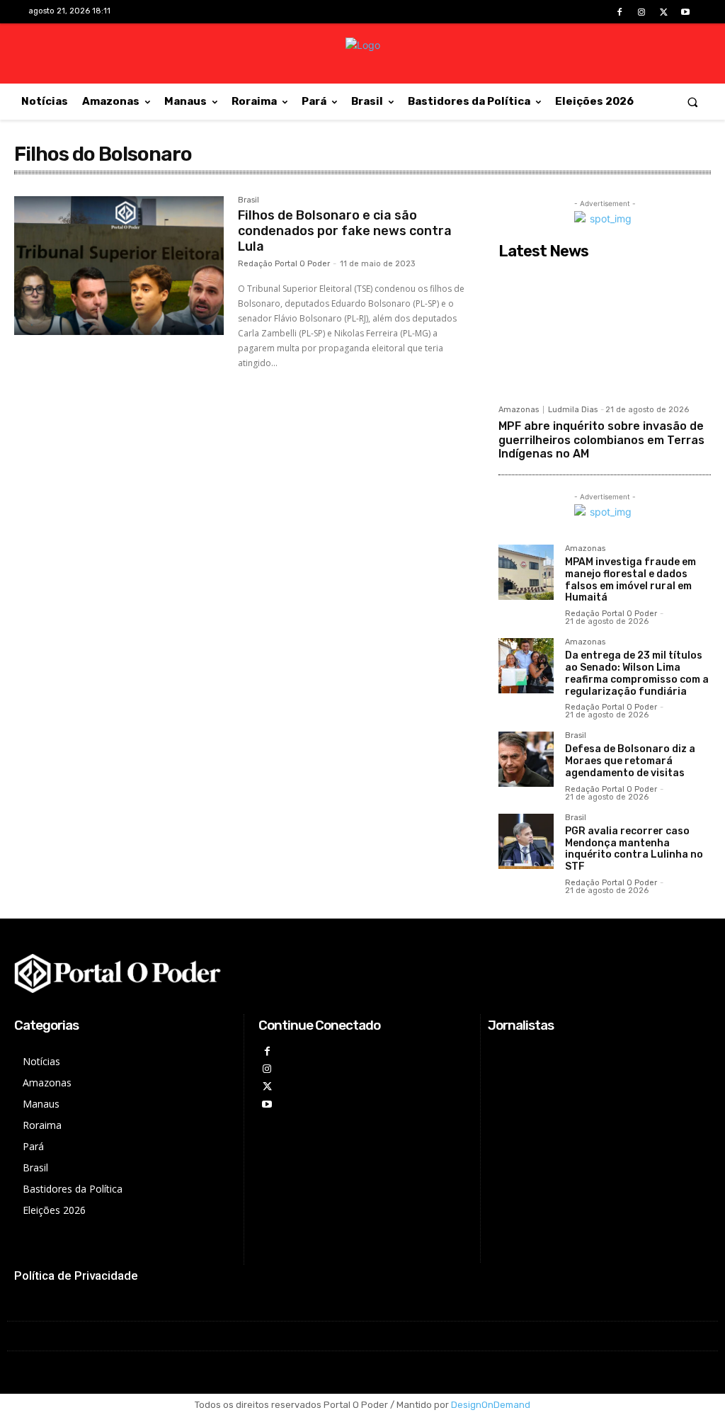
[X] (664, 12)
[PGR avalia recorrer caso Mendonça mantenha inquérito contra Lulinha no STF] (526, 841)
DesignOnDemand (490, 1404)
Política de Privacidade (76, 1275)
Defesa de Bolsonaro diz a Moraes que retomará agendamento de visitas (630, 761)
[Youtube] (686, 12)
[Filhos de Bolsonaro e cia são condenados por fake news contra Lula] (119, 265)
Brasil (248, 200)
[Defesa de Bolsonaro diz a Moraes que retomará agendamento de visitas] (526, 759)
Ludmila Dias (573, 409)
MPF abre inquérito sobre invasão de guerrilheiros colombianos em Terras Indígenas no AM (601, 439)
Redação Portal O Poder (284, 263)
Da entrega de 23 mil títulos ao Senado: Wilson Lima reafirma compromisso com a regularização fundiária (637, 673)
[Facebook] (619, 12)
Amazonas (518, 410)
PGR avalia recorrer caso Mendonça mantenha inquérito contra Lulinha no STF (634, 849)
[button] (693, 102)
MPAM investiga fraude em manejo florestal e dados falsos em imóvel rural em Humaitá (630, 579)
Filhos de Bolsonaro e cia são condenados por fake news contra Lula (345, 231)
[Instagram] (641, 12)
